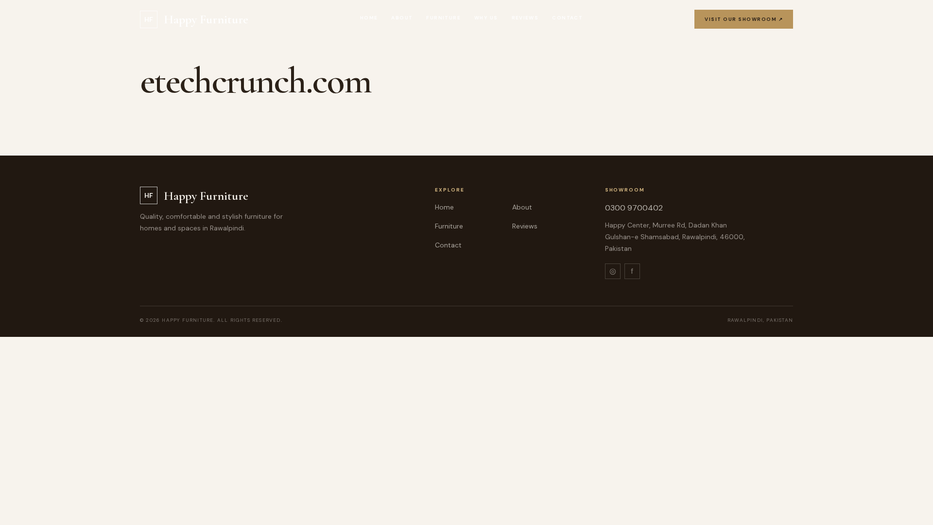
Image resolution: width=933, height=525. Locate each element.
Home (369, 18)
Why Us (486, 18)
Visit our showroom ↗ (744, 19)
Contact (567, 18)
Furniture (443, 18)
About (402, 18)
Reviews (525, 18)
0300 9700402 (634, 208)
